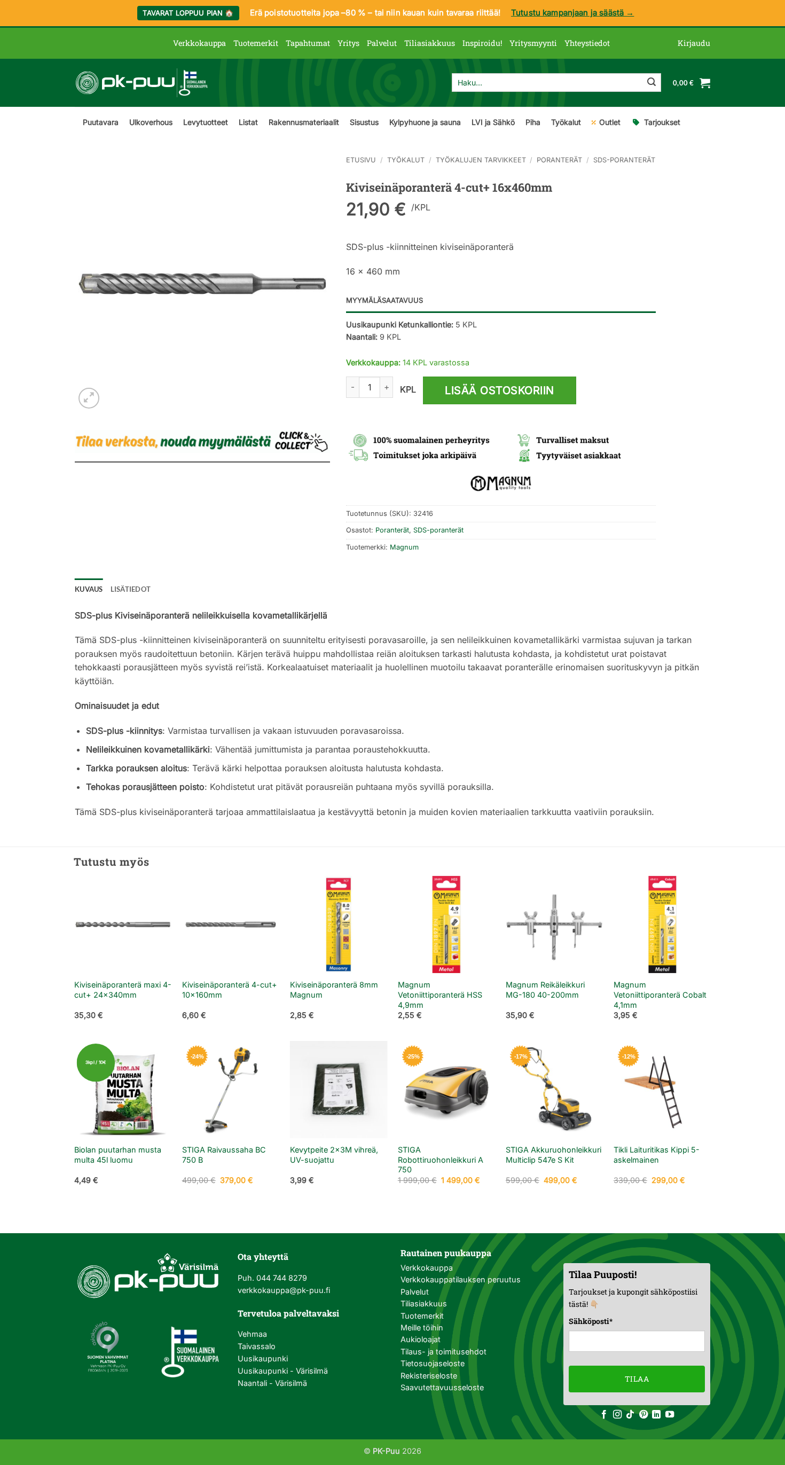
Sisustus (364, 122)
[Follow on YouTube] (669, 1415)
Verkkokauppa (199, 43)
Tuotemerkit (255, 43)
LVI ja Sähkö (493, 122)
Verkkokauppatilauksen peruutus (461, 1279)
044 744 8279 (280, 1277)
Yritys (348, 43)
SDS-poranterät (624, 160)
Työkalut (566, 122)
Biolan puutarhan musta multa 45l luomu (117, 1154)
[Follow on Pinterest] (643, 1415)
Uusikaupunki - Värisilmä (283, 1370)
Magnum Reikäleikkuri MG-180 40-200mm (545, 989)
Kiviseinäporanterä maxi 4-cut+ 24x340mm (122, 989)
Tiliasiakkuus (429, 43)
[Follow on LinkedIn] (656, 1415)
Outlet (610, 122)
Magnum (404, 547)
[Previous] (75, 957)
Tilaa (637, 1379)
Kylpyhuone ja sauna (425, 122)
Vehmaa (252, 1333)
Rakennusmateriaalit (304, 122)
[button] (694, 43)
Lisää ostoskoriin (499, 390)
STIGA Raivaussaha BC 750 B (224, 1154)
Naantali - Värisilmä (272, 1383)
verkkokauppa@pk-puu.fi (284, 1290)
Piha (532, 122)
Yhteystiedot (587, 43)
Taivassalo (257, 1346)
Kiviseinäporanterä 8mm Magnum (334, 989)
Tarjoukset (662, 122)
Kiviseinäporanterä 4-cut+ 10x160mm (229, 989)
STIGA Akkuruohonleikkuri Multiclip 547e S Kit (553, 1154)
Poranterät (559, 160)
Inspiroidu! (482, 43)
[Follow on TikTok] (630, 1415)
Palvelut (382, 43)
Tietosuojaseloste (433, 1363)
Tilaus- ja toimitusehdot (443, 1351)
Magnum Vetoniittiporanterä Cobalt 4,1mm (660, 994)
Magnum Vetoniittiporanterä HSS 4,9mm (440, 994)
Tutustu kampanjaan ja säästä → (572, 12)
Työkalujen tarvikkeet (481, 160)
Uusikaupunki (263, 1358)
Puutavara (101, 122)
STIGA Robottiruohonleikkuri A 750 (440, 1159)
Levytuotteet (205, 122)
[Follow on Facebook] (604, 1415)
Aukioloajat (421, 1339)
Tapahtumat (308, 43)
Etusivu (361, 160)
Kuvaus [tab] (89, 589)
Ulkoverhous (150, 122)
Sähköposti (591, 1321)
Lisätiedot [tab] (131, 589)
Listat (248, 122)
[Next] (710, 957)
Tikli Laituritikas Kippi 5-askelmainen (657, 1154)
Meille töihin (422, 1327)
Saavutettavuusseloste (442, 1387)
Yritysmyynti (533, 43)
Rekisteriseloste (429, 1375)
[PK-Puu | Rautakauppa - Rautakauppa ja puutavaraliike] (141, 82)
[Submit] (651, 83)
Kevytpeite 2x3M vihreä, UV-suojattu (334, 1154)
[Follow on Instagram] (617, 1415)
